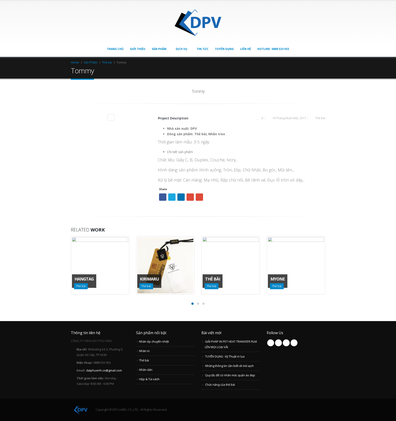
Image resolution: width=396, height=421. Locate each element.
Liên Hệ (245, 49)
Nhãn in (144, 351)
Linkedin (294, 342)
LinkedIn (181, 197)
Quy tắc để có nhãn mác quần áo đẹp (230, 375)
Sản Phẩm (159, 49)
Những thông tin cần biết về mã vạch (229, 366)
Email (199, 197)
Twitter (172, 197)
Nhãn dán (145, 370)
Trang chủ (115, 49)
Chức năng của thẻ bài (220, 385)
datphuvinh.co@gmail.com (104, 370)
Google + (190, 197)
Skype (286, 342)
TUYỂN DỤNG (224, 49)
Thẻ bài (320, 118)
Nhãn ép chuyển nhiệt (154, 342)
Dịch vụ (181, 49)
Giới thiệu (137, 49)
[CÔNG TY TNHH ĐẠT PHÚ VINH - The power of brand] (198, 23)
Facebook (162, 197)
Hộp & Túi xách (149, 379)
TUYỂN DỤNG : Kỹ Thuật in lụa (225, 356)
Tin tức (203, 49)
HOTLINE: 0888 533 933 (273, 49)
